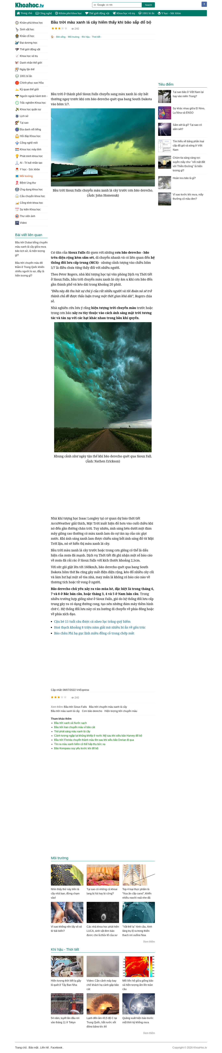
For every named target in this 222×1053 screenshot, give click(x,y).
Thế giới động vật (98, 13)
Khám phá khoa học (70, 13)
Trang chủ (26, 13)
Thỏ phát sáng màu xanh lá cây (72, 731)
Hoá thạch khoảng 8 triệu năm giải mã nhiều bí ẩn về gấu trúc (99, 627)
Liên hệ (44, 1047)
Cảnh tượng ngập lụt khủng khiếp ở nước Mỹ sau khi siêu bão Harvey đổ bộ (98, 735)
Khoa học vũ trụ (125, 13)
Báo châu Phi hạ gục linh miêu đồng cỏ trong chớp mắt (94, 633)
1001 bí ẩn (148, 13)
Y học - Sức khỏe (171, 13)
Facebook (56, 1047)
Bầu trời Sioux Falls (75, 706)
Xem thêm (149, 941)
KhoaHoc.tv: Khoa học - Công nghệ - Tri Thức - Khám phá (33, 5)
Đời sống (60, 36)
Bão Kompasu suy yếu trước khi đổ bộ (76, 748)
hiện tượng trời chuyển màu (120, 711)
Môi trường (73, 36)
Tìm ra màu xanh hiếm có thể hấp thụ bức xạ (79, 744)
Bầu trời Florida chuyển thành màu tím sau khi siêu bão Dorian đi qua (94, 739)
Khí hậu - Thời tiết (91, 36)
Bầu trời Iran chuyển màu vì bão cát (74, 727)
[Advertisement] (103, 65)
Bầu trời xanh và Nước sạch (70, 723)
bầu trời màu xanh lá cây (65, 711)
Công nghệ (45, 13)
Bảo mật (33, 1047)
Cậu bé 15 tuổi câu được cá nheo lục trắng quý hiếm (92, 621)
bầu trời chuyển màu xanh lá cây (108, 706)
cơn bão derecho (92, 711)
